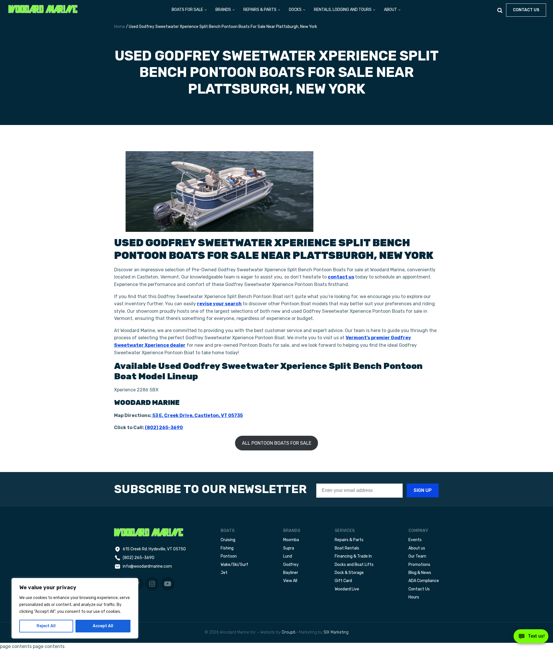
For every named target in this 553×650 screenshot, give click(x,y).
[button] (189, 10)
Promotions (419, 564)
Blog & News (419, 572)
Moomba (291, 539)
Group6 (288, 632)
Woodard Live (347, 589)
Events (415, 539)
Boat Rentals (347, 548)
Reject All (46, 626)
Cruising (228, 539)
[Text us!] (531, 638)
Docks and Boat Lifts (354, 564)
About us (416, 548)
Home (119, 26)
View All (290, 580)
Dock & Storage (349, 572)
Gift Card (343, 580)
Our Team (417, 556)
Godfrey (291, 564)
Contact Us (419, 589)
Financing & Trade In (353, 556)
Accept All (103, 626)
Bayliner (290, 572)
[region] (75, 608)
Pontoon (229, 556)
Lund (287, 556)
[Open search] (500, 10)
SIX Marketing (336, 632)
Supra (288, 548)
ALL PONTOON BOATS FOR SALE (276, 443)
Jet (224, 572)
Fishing (227, 548)
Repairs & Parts (349, 539)
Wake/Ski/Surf (234, 564)
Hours (413, 597)
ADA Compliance (423, 580)
